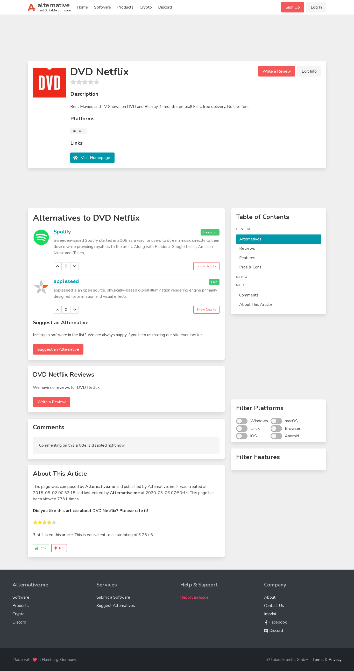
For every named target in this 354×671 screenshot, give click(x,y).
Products (125, 7)
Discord (165, 7)
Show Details (206, 266)
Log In (316, 7)
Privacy (335, 659)
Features (247, 258)
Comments (249, 295)
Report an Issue (194, 597)
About (269, 597)
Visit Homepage (95, 158)
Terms (318, 659)
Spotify (62, 231)
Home (82, 7)
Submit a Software (113, 597)
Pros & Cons (250, 267)
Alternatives (250, 239)
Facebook (277, 622)
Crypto (146, 7)
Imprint (270, 614)
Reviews (247, 248)
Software (102, 7)
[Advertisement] (177, 40)
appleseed (66, 281)
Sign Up (293, 7)
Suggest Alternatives (115, 605)
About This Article (255, 304)
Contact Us (274, 605)
